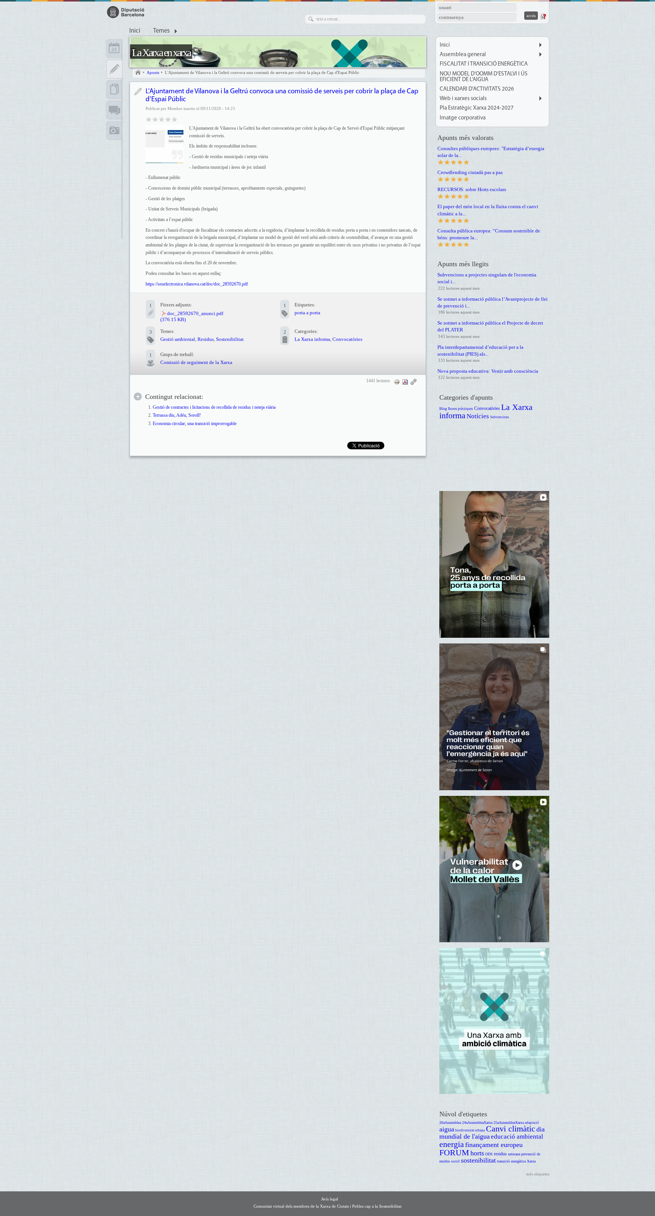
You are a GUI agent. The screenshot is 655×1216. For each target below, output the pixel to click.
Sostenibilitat (230, 339)
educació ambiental (517, 1136)
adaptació (532, 1123)
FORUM (454, 1152)
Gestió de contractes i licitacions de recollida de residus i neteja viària (214, 407)
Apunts (153, 72)
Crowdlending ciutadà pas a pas (470, 172)
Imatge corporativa (463, 118)
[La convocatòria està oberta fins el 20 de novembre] (164, 144)
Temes (161, 31)
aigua (446, 1129)
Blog (443, 408)
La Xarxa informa (312, 339)
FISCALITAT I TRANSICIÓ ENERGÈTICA (484, 64)
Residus (205, 339)
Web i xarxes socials (463, 99)
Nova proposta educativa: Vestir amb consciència (487, 371)
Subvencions (499, 417)
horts (477, 1153)
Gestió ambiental (177, 339)
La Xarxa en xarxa (161, 52)
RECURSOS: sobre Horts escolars (471, 189)
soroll (455, 1161)
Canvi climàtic (510, 1128)
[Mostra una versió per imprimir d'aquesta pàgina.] (397, 381)
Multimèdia (114, 130)
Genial (174, 119)
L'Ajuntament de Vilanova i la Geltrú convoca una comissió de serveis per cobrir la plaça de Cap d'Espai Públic (262, 72)
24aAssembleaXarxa (477, 1122)
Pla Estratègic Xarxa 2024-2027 (477, 108)
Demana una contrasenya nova (542, 16)
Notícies (478, 416)
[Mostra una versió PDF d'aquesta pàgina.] (405, 381)
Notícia (138, 92)
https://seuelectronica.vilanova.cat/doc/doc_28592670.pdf (197, 284)
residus (500, 1154)
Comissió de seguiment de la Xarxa (196, 362)
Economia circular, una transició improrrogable (195, 423)
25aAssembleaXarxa (509, 1122)
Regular (155, 119)
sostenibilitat (478, 1160)
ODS (489, 1154)
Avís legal (329, 1199)
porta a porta (307, 312)
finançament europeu (494, 1145)
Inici (134, 31)
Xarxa (531, 1161)
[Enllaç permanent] (414, 381)
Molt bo (168, 119)
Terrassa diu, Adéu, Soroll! (177, 415)
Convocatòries (347, 339)
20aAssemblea (450, 1122)
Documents (114, 89)
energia (451, 1144)
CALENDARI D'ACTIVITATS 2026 (477, 89)
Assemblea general (463, 55)
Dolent (149, 119)
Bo (161, 119)
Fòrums (114, 109)
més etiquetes (537, 1174)
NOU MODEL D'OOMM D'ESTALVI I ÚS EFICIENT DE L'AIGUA (484, 77)
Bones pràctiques (460, 409)
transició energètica (511, 1161)
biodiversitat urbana (470, 1130)
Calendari (114, 48)
